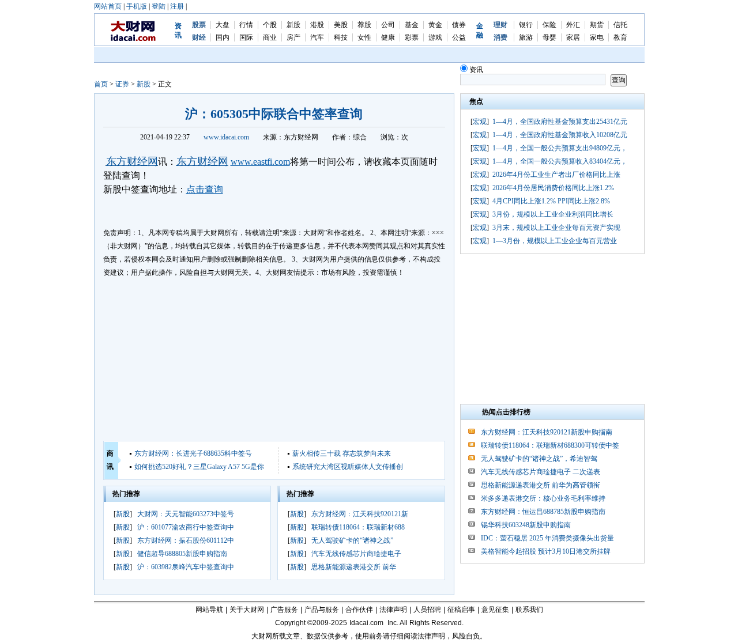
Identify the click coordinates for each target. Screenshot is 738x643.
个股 (270, 25)
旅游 (526, 37)
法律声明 (393, 610)
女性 (364, 37)
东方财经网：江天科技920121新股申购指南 (546, 432)
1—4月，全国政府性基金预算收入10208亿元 (559, 135)
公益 (459, 37)
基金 (412, 25)
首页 (101, 84)
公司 (388, 25)
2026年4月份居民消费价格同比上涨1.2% (553, 188)
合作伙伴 (359, 610)
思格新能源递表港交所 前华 (353, 567)
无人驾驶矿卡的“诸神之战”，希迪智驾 (539, 459)
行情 (246, 25)
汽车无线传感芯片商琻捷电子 (356, 554)
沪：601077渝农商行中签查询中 (185, 527)
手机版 (136, 6)
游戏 (435, 37)
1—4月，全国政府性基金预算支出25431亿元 (559, 122)
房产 (293, 37)
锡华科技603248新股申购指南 (526, 525)
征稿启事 (461, 610)
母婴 (549, 37)
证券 (122, 84)
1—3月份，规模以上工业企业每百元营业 (554, 241)
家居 (573, 37)
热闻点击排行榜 (506, 412)
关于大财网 (246, 610)
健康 (388, 37)
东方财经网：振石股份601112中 (185, 540)
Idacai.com (366, 623)
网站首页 (108, 6)
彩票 (412, 37)
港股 (317, 25)
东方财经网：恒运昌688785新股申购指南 (543, 512)
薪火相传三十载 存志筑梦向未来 (341, 453)
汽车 (317, 37)
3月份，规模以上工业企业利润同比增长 (552, 214)
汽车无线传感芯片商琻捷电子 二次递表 (540, 472)
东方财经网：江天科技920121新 (359, 514)
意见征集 (495, 610)
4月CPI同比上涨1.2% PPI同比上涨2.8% (551, 201)
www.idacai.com (226, 137)
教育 (620, 37)
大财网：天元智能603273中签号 (185, 514)
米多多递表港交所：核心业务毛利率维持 (543, 498)
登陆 (158, 6)
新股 (293, 25)
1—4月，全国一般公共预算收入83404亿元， (559, 161)
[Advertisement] (274, 360)
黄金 (435, 25)
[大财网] (133, 39)
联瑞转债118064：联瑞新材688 (358, 527)
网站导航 (209, 610)
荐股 (364, 25)
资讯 (476, 70)
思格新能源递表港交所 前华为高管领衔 (540, 485)
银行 (526, 25)
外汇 (573, 25)
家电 (597, 37)
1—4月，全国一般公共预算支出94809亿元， (559, 148)
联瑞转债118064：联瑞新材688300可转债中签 (550, 445)
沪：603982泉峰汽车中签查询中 (185, 567)
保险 (549, 25)
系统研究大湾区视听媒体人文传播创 (347, 467)
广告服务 (284, 610)
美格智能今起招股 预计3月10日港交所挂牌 (546, 551)
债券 (459, 25)
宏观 (480, 122)
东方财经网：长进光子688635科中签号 (193, 453)
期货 (597, 25)
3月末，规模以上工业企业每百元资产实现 (556, 228)
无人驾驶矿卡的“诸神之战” (352, 540)
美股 (341, 25)
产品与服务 (321, 610)
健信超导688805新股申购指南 (182, 554)
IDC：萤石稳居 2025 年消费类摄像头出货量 (547, 538)
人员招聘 (427, 610)
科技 (341, 37)
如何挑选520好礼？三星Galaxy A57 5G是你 (199, 467)
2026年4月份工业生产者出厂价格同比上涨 (556, 175)
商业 (270, 37)
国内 (222, 37)
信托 (620, 25)
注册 (177, 6)
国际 (246, 37)
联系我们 (529, 610)
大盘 (222, 25)
